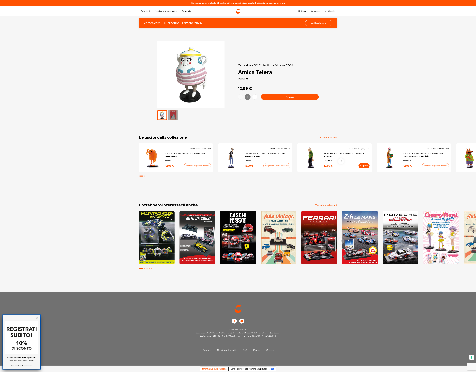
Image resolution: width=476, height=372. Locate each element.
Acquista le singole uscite (166, 11)
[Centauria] (238, 11)
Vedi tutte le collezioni (325, 205)
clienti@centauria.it (272, 333)
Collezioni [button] (145, 11)
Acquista (290, 97)
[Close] (37, 318)
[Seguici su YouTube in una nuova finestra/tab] (241, 321)
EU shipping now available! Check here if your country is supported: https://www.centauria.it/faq (238, 3)
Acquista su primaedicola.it (197, 165)
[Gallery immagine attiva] (190, 74)
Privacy (256, 350)
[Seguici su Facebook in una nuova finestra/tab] (234, 321)
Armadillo (171, 156)
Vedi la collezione (318, 23)
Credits (270, 350)
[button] (302, 11)
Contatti (207, 350)
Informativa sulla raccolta (214, 369)
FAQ (245, 350)
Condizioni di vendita (227, 350)
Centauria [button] (186, 11)
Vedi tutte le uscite (326, 137)
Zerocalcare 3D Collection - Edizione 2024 (173, 23)
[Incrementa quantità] (254, 96)
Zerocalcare (252, 156)
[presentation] (341, 161)
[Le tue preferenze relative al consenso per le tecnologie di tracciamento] (471, 357)
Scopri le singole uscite (157, 260)
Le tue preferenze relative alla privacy (249, 369)
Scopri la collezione (156, 253)
